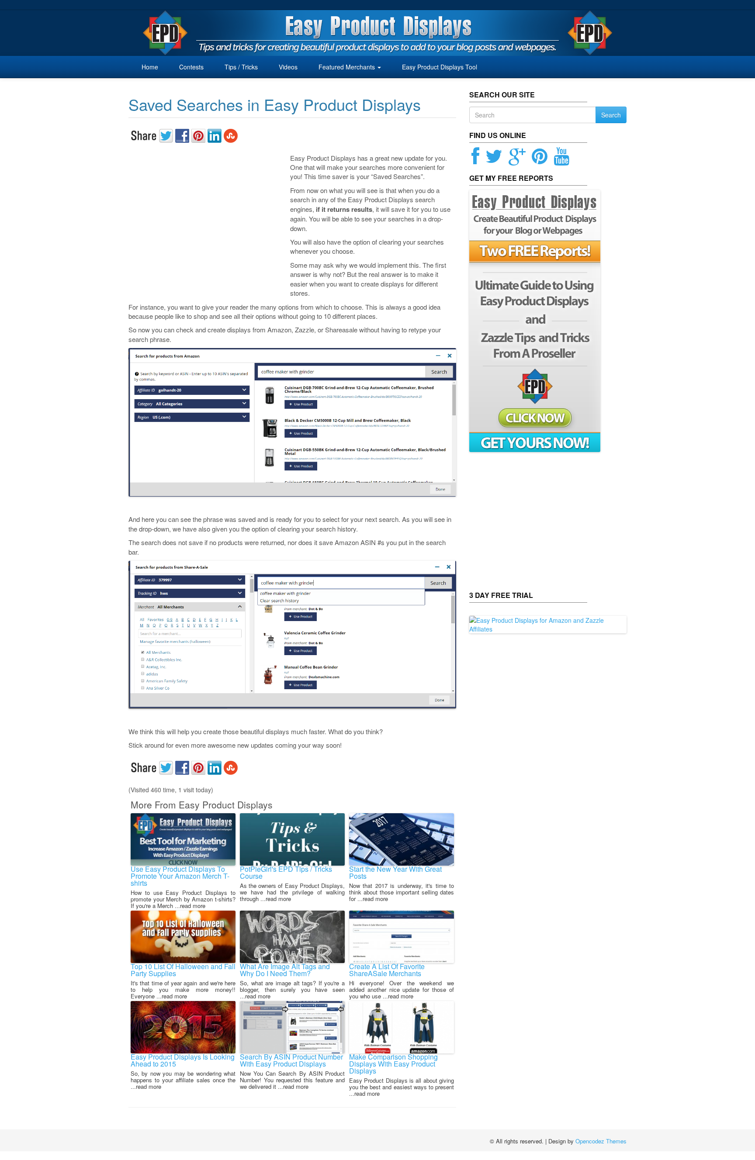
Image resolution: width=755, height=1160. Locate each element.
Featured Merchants (347, 66)
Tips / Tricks (240, 66)
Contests (190, 66)
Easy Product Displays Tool (438, 66)
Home (150, 66)
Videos (287, 66)
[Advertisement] (209, 222)
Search (611, 114)
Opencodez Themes (601, 1141)
